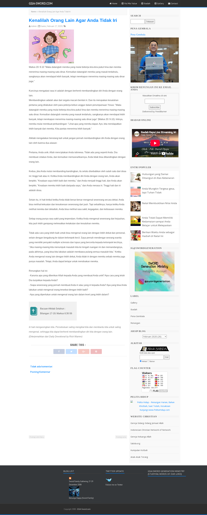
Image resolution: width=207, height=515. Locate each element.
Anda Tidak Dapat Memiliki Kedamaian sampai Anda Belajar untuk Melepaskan (157, 221)
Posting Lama (121, 437)
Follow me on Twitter (114, 485)
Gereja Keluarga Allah (141, 436)
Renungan (135, 323)
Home (114, 3)
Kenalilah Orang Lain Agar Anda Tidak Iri (73, 20)
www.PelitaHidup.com (159, 409)
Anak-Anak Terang (139, 456)
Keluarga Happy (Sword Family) (81, 498)
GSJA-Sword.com (41, 3)
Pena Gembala (138, 34)
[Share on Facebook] (59, 351)
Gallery (160, 3)
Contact (174, 3)
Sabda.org (135, 443)
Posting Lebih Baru (37, 437)
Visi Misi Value (130, 3)
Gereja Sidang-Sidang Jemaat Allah (147, 423)
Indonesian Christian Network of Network (151, 429)
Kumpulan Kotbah (139, 450)
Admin (34, 26)
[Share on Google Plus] (83, 351)
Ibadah (147, 3)
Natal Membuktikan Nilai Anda (159, 203)
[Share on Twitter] (71, 351)
